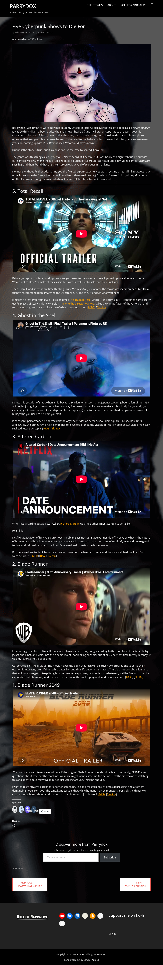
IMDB (91, 307)
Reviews (19, 868)
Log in (112, 934)
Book (43, 556)
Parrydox (23, 6)
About (111, 5)
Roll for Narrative (133, 5)
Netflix (52, 556)
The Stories (95, 5)
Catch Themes (91, 959)
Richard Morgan (70, 523)
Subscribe (110, 857)
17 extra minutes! (79, 300)
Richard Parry (45, 32)
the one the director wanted (77, 303)
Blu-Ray (101, 307)
